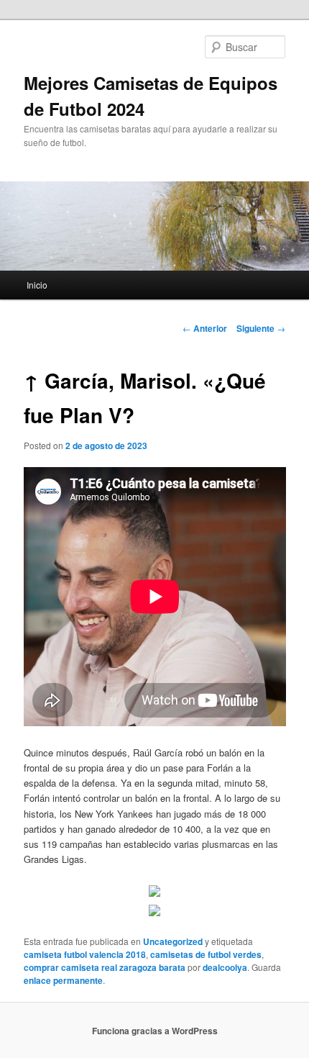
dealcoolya (225, 967)
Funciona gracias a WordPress (155, 1030)
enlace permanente (63, 980)
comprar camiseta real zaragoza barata (104, 967)
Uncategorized (173, 941)
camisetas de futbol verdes (206, 954)
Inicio (37, 285)
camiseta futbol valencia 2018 (85, 954)
